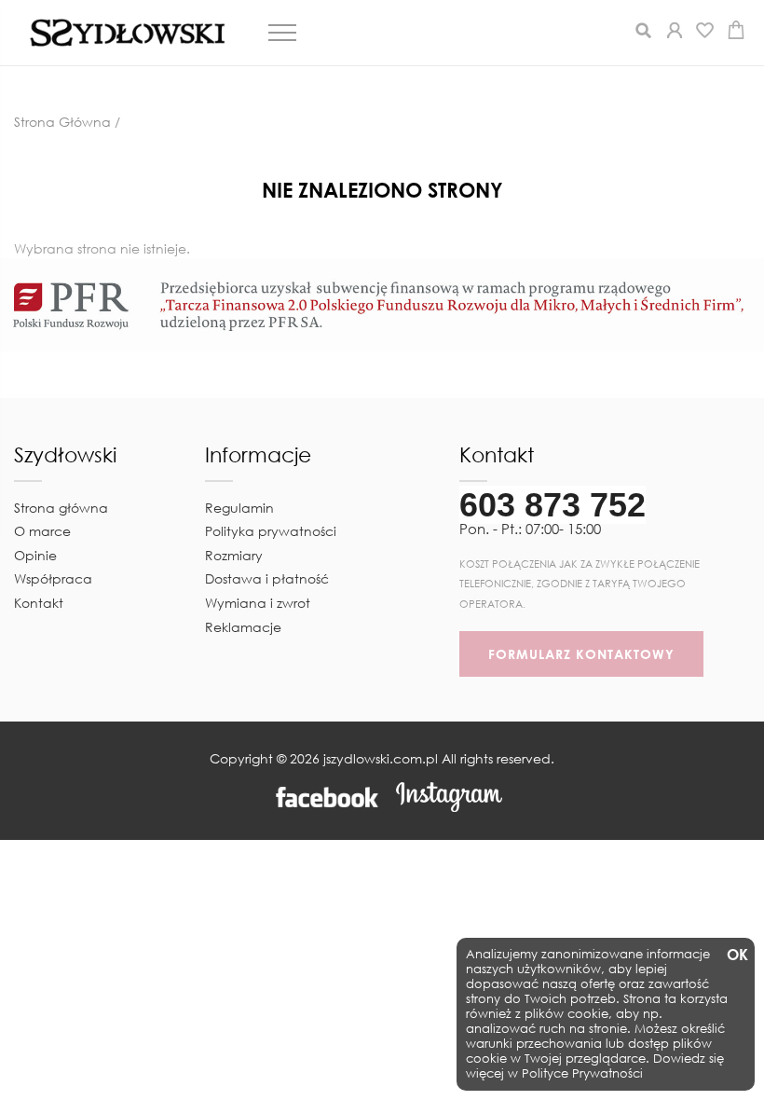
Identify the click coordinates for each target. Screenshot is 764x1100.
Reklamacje (243, 627)
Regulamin (239, 507)
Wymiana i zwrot (257, 603)
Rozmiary (234, 555)
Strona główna (61, 507)
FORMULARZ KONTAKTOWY (581, 654)
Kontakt (38, 603)
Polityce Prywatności (582, 1073)
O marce (42, 531)
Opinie (35, 555)
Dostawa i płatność (267, 578)
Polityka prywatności (270, 531)
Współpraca (53, 578)
